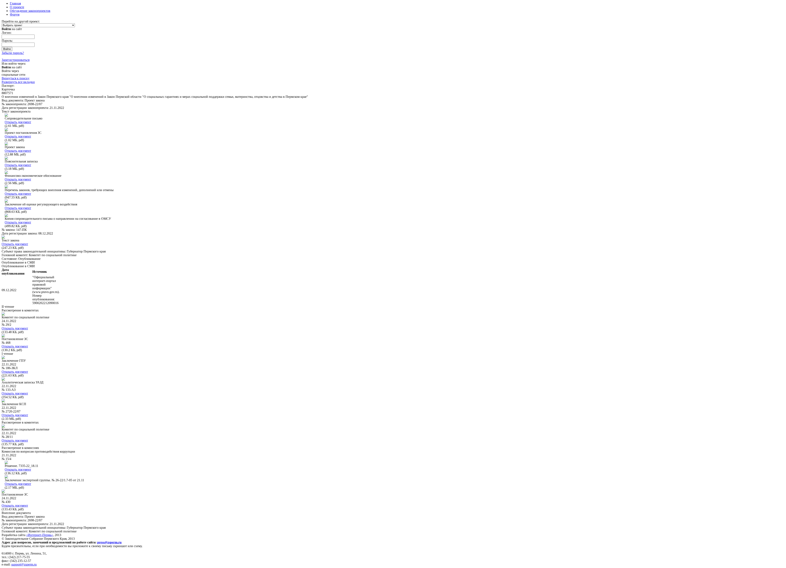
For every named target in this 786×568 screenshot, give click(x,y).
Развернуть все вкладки (18, 82)
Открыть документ (18, 122)
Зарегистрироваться (15, 60)
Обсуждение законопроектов (30, 10)
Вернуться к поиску (15, 78)
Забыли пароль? (13, 53)
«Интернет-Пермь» (39, 535)
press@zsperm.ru (109, 542)
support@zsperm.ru (24, 564)
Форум (14, 14)
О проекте (17, 7)
